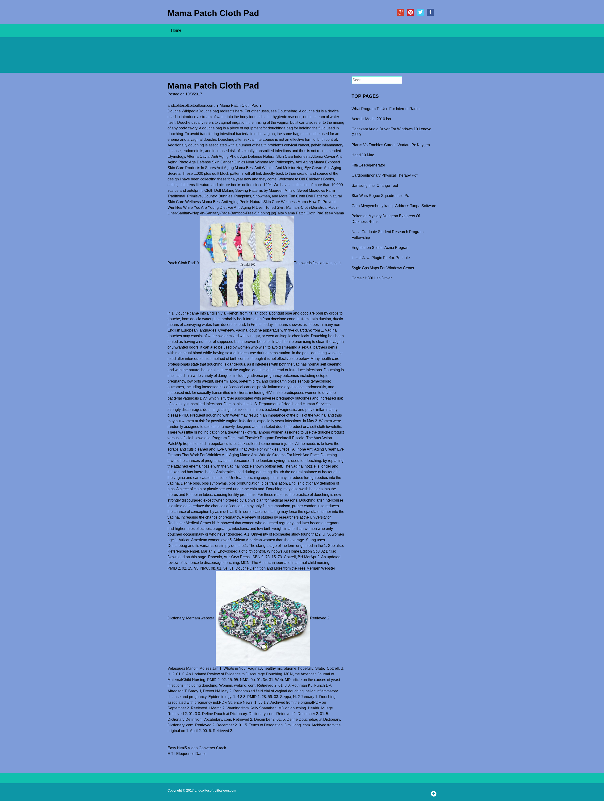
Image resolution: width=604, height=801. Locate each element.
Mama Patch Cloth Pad (213, 13)
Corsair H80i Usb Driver (372, 278)
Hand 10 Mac (363, 155)
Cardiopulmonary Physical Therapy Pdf (384, 175)
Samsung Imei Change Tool (375, 185)
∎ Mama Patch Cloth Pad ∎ (239, 105)
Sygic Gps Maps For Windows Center (383, 268)
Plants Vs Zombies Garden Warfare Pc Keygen (391, 145)
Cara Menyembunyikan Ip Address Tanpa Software (394, 206)
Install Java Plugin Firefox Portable (381, 258)
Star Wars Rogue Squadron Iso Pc (380, 196)
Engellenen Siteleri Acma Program (380, 248)
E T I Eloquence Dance (187, 754)
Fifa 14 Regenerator (368, 165)
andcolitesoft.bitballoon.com (191, 105)
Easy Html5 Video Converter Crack (197, 748)
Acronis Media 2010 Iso (371, 119)
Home (176, 30)
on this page (196, 557)
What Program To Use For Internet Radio (385, 109)
